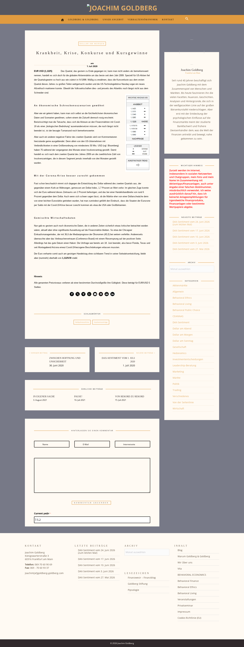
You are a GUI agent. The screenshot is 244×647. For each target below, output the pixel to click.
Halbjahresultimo (82, 322)
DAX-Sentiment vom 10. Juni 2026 (191, 236)
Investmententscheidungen (188, 359)
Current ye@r (42, 513)
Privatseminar (185, 605)
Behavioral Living (182, 303)
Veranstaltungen (187, 599)
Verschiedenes (181, 396)
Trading (177, 390)
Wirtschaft (178, 408)
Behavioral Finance (188, 580)
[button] (187, 21)
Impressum (184, 611)
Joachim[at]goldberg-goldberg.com (44, 573)
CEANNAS (178, 316)
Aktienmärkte (180, 285)
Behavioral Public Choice (186, 310)
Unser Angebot (113, 19)
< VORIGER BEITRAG (38, 353)
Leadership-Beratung (184, 365)
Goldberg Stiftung (138, 583)
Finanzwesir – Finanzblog (142, 577)
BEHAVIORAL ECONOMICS (192, 574)
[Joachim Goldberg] (122, 7)
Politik (176, 383)
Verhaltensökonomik (143, 19)
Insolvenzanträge (101, 322)
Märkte (176, 377)
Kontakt (168, 19)
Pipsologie (133, 589)
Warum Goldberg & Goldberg (194, 556)
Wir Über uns (185, 562)
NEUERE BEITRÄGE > (145, 353)
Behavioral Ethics (182, 297)
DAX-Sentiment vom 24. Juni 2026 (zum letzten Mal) (191, 223)
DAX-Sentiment (181, 322)
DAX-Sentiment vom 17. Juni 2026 (191, 230)
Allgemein (178, 291)
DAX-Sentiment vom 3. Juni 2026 (190, 242)
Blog (180, 550)
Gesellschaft (179, 347)
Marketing (178, 371)
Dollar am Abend (182, 328)
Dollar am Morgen (92, 43)
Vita (180, 568)
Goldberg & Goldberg (83, 19)
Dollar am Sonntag (183, 340)
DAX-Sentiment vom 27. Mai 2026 (191, 249)
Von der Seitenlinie (183, 402)
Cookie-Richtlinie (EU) (189, 617)
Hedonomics (179, 353)
